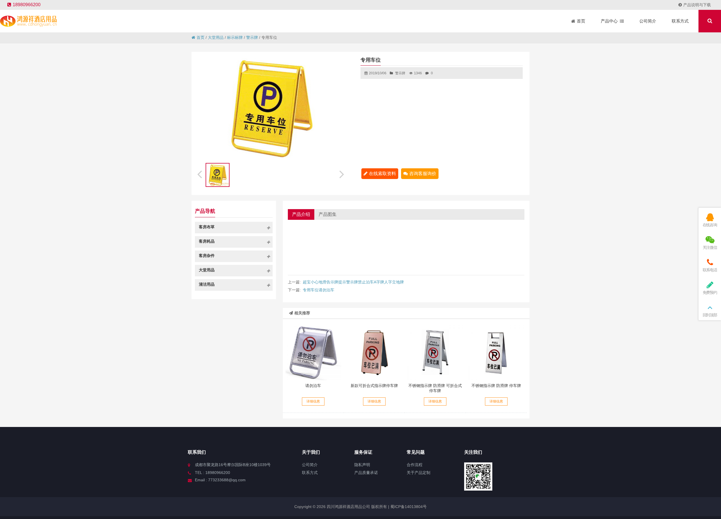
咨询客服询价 (422, 173)
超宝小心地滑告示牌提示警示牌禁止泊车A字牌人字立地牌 (353, 282)
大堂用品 (216, 37)
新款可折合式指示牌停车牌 (374, 385)
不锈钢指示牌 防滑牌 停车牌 (496, 385)
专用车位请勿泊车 (318, 290)
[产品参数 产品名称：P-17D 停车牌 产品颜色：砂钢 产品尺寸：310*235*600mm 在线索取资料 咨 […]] (435, 352)
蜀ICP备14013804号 (408, 506)
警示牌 (252, 37)
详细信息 (313, 401)
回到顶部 (710, 315)
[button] (342, 173)
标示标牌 (235, 37)
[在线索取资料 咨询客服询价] (313, 352)
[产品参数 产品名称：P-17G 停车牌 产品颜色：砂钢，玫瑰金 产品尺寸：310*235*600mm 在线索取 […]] (496, 352)
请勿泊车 (313, 385)
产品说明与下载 (697, 5)
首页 (200, 37)
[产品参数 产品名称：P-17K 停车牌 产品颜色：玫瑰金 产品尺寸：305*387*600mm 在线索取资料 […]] (374, 352)
